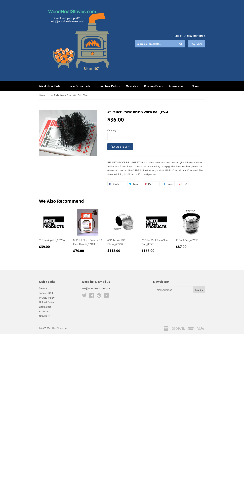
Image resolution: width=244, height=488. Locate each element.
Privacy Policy (47, 297)
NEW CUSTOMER (196, 36)
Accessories (176, 86)
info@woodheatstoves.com (96, 288)
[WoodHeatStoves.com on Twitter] (84, 296)
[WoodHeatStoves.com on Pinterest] (98, 296)
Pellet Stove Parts (80, 86)
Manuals (131, 86)
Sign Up (199, 289)
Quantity (111, 130)
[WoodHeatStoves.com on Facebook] (91, 296)
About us (44, 311)
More (195, 86)
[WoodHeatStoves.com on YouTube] (106, 296)
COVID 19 (44, 316)
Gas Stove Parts (108, 86)
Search (43, 288)
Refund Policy (46, 302)
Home (42, 95)
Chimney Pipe (152, 86)
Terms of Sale (46, 293)
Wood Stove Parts (50, 86)
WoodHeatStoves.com (57, 328)
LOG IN (178, 36)
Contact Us (45, 306)
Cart (199, 43)
